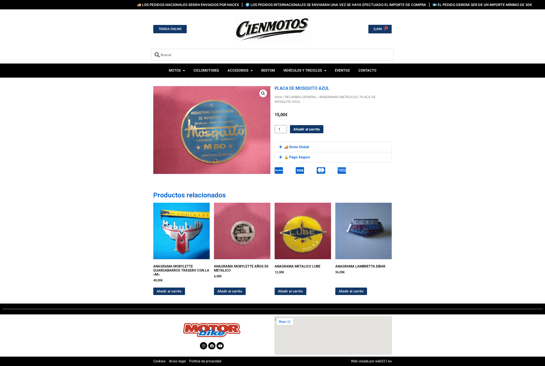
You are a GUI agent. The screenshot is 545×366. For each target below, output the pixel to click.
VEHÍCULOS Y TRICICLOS (302, 70)
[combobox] (272, 55)
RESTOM (268, 70)
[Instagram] (203, 345)
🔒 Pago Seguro (297, 157)
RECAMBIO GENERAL (301, 97)
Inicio (278, 97)
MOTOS (175, 70)
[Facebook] (211, 345)
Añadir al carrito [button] (169, 291)
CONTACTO (367, 70)
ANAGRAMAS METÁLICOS (338, 97)
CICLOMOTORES (206, 70)
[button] (263, 93)
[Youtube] (220, 345)
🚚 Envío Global (296, 147)
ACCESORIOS (238, 70)
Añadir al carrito (306, 129)
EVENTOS (342, 70)
